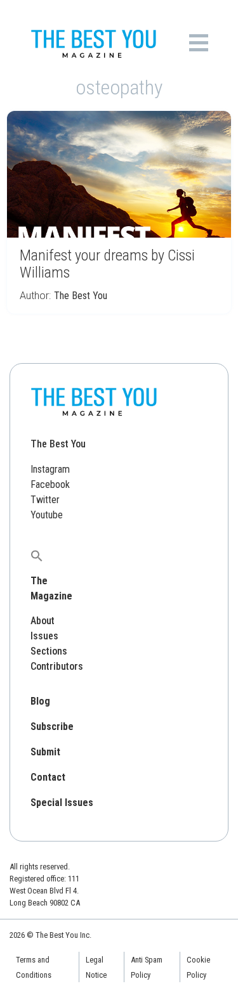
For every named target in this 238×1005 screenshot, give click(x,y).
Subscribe (52, 726)
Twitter (45, 500)
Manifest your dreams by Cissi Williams (107, 263)
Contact (47, 777)
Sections (48, 651)
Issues (44, 636)
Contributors (56, 666)
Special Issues (61, 803)
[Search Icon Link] (36, 555)
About (42, 621)
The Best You (80, 296)
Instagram (50, 469)
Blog (40, 701)
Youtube (46, 515)
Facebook (50, 484)
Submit (45, 752)
